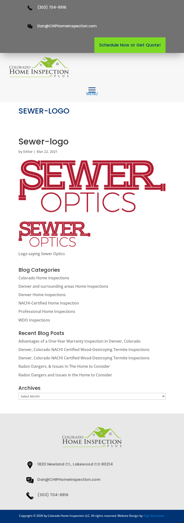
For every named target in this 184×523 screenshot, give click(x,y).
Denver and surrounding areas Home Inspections (63, 286)
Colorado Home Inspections (43, 278)
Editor (28, 151)
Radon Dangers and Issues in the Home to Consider (65, 375)
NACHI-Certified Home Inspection (48, 303)
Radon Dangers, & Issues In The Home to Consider (64, 366)
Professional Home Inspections (46, 311)
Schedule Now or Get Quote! (130, 45)
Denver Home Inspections (42, 294)
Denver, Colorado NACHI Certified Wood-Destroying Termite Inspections (84, 349)
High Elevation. (154, 516)
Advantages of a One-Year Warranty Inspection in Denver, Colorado (79, 341)
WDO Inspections (34, 320)
